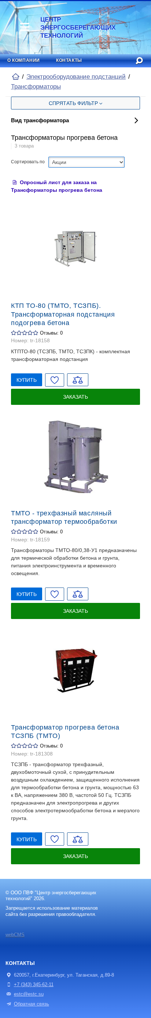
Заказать (75, 397)
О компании (23, 60)
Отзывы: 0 (51, 333)
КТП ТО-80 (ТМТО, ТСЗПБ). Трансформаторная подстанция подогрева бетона (63, 314)
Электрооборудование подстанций (76, 76)
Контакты (69, 60)
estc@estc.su (29, 994)
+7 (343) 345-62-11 (34, 984)
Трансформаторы (36, 86)
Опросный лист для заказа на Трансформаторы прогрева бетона (56, 186)
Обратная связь (31, 1004)
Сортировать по (28, 161)
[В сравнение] (77, 379)
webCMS (15, 934)
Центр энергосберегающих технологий (74, 27)
